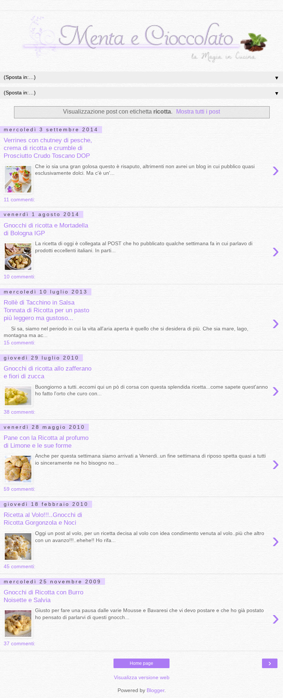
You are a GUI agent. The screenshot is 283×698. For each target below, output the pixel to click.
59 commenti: (19, 489)
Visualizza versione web (142, 677)
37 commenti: (19, 643)
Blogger (155, 690)
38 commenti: (19, 412)
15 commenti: (19, 342)
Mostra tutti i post (198, 111)
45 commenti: (19, 566)
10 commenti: (19, 276)
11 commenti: (19, 199)
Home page (141, 663)
